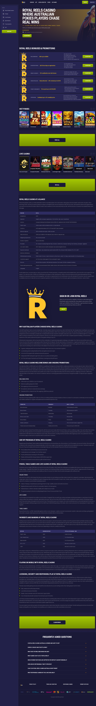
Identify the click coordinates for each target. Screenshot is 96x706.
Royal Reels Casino (9, 10)
